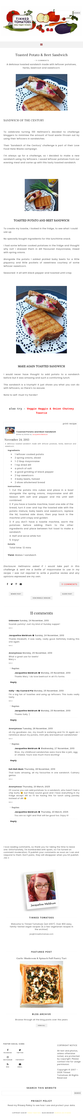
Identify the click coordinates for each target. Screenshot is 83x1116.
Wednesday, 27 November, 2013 (57, 748)
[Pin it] (16, 584)
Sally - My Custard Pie (21, 690)
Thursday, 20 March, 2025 (36, 786)
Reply (11, 628)
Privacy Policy (25, 1105)
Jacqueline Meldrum (40, 434)
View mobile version (41, 598)
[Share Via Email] (21, 584)
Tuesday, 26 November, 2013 (38, 728)
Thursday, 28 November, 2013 (39, 769)
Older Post (67, 594)
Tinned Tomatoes (33, 1113)
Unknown (14, 620)
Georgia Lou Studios (62, 1113)
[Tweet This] (12, 584)
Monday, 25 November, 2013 (37, 653)
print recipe (70, 423)
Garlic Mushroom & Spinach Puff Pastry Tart (41, 958)
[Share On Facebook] (7, 584)
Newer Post (16, 594)
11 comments (42, 60)
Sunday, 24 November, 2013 (34, 620)
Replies (15, 668)
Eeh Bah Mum (16, 769)
